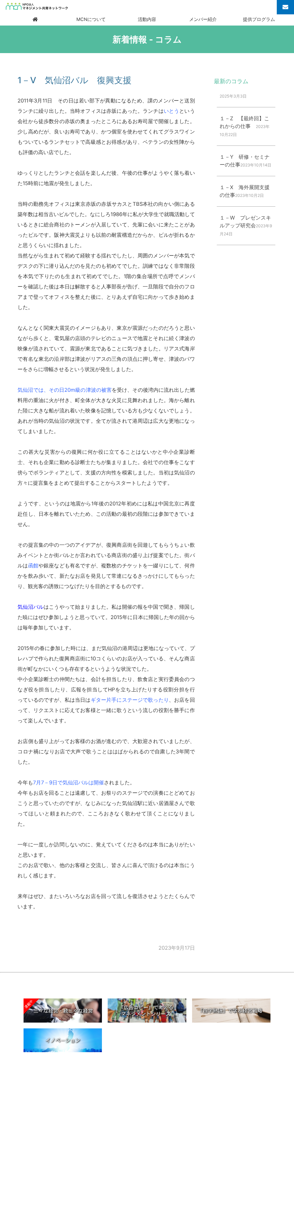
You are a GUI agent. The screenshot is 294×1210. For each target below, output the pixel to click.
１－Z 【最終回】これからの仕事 (245, 126)
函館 (33, 566)
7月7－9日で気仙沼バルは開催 (68, 782)
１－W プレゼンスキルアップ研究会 (246, 225)
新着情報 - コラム (147, 39)
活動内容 (147, 19)
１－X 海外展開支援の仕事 (245, 191)
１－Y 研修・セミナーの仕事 (245, 161)
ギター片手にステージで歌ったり (130, 700)
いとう (171, 111)
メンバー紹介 (203, 19)
